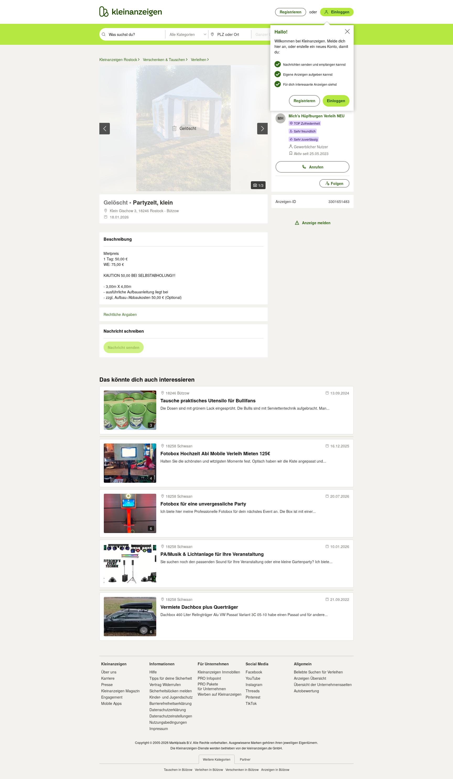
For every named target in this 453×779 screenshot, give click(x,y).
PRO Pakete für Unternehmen (212, 686)
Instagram (254, 684)
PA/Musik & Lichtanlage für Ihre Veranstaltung (212, 554)
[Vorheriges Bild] (104, 128)
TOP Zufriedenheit (307, 123)
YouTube (253, 678)
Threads (253, 690)
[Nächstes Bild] (262, 128)
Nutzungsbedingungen (168, 722)
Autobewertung (306, 690)
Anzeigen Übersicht (310, 678)
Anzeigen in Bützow (275, 769)
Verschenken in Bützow (242, 769)
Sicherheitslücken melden (170, 690)
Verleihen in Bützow (209, 769)
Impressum (158, 728)
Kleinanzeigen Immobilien (219, 671)
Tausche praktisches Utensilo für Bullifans (208, 401)
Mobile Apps (111, 703)
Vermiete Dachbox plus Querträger (199, 607)
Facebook (254, 671)
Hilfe (153, 671)
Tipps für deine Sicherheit (170, 678)
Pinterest (253, 697)
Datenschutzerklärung (167, 709)
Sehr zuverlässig (306, 139)
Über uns (108, 671)
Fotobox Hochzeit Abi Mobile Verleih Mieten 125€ (215, 454)
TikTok (251, 703)
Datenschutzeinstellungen (170, 715)
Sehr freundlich (305, 131)
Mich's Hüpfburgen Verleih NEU (316, 115)
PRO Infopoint (209, 678)
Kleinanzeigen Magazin (120, 690)
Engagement (111, 697)
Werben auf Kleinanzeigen (219, 694)
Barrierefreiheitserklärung (170, 703)
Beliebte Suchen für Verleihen (318, 671)
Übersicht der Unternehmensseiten (323, 684)
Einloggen (336, 100)
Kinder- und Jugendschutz (171, 697)
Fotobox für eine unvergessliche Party (203, 504)
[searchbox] (136, 34)
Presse (107, 684)
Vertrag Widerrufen (165, 684)
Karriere (108, 678)
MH (280, 118)
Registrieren (304, 100)
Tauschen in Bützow (178, 769)
